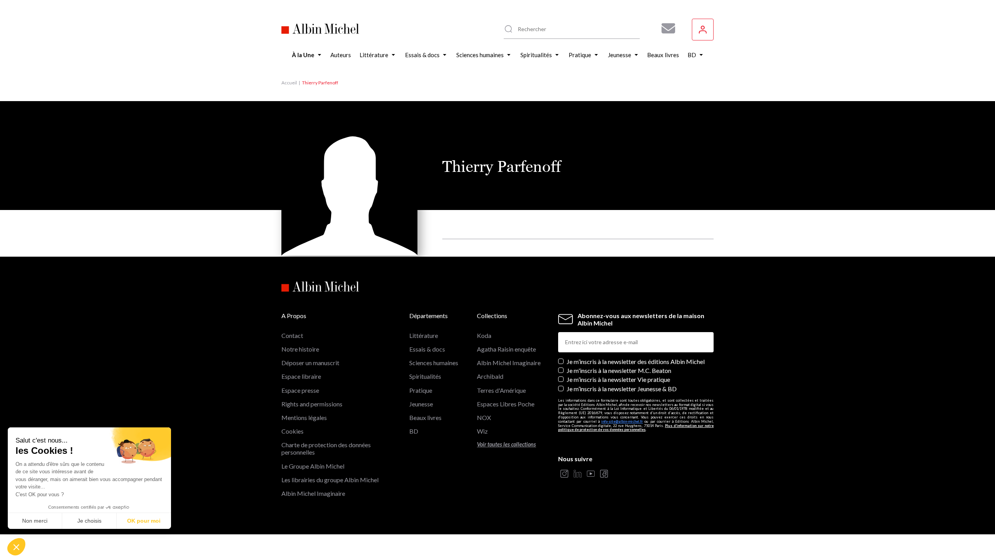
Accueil (289, 83)
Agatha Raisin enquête (506, 349)
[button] (16, 546)
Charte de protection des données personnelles (326, 448)
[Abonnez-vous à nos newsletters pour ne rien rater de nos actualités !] (665, 28)
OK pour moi (144, 521)
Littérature (423, 335)
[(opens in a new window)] (564, 474)
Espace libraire (301, 376)
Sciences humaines (433, 362)
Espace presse (300, 390)
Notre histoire (300, 349)
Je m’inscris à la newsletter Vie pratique (618, 379)
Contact (292, 335)
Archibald (490, 376)
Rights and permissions (311, 404)
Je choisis (89, 521)
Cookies (292, 431)
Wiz (482, 431)
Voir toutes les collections (506, 444)
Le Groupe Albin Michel (312, 466)
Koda (484, 335)
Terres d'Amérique (501, 390)
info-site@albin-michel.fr (622, 421)
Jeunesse (421, 404)
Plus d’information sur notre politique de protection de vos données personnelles (636, 428)
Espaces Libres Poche (505, 404)
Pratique (420, 390)
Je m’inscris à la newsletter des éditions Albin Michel (636, 361)
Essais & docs (427, 349)
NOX (484, 417)
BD (413, 431)
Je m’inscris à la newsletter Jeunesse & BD (622, 388)
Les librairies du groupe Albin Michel (330, 479)
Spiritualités (425, 376)
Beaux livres (425, 417)
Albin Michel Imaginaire (313, 493)
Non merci (34, 521)
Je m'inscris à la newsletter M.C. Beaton (619, 370)
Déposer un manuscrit (310, 362)
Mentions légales (304, 417)
